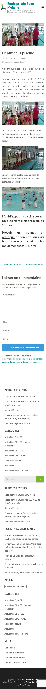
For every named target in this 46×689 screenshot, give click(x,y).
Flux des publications (14, 652)
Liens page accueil (12, 460)
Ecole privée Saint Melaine (20, 5)
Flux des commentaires (15, 657)
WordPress (24, 685)
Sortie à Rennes (11, 410)
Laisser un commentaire (14, 62)
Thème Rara (30, 682)
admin (23, 58)
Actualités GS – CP (13, 437)
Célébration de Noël (34, 264)
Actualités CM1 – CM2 (15, 455)
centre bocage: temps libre (17, 423)
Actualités (9, 465)
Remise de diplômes (34, 572)
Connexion (9, 647)
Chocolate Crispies (11, 264)
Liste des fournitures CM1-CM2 (19, 396)
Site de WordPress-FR (15, 662)
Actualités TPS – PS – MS (16, 470)
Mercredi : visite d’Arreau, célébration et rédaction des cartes (23, 547)
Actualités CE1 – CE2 (14, 450)
